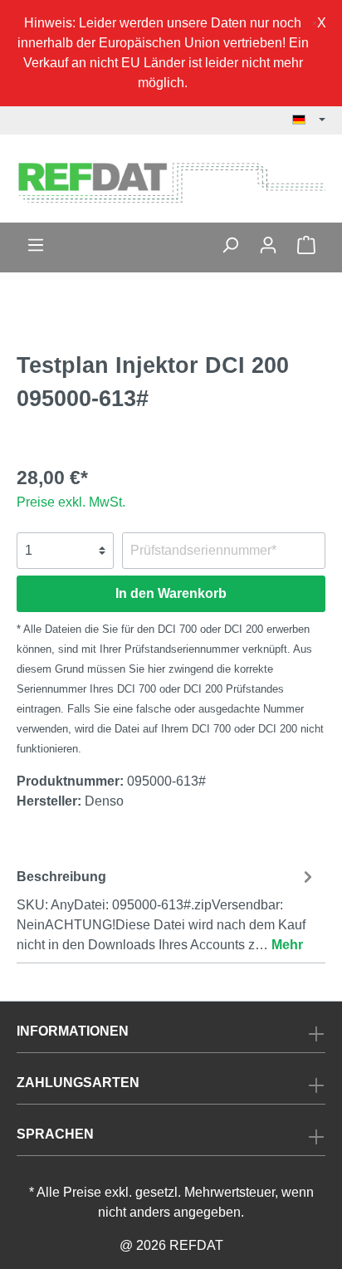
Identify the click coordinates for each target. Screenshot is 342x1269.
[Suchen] (230, 245)
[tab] (167, 908)
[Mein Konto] (268, 245)
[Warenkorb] (306, 245)
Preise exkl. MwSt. (71, 502)
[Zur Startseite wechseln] (171, 181)
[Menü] (36, 245)
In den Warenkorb (171, 593)
